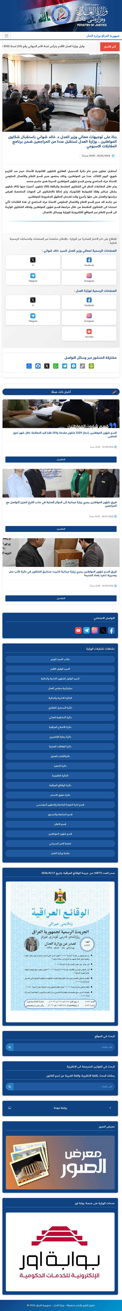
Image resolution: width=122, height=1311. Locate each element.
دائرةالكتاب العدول (60, 756)
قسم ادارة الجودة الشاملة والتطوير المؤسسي (60, 804)
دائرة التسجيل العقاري (60, 707)
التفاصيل (61, 459)
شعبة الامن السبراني (60, 843)
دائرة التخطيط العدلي (60, 717)
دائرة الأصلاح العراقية (60, 727)
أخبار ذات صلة (61, 392)
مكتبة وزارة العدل (60, 853)
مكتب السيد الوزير (60, 659)
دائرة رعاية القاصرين (60, 736)
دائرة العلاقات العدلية (60, 746)
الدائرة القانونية (60, 775)
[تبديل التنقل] (6, 35)
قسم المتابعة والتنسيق (60, 814)
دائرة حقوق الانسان (60, 795)
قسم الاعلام (60, 824)
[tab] (60, 1108)
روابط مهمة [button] (60, 1107)
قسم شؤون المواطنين (60, 833)
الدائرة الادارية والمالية (60, 698)
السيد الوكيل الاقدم (60, 668)
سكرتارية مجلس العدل (60, 688)
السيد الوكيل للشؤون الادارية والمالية (60, 678)
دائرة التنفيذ (60, 765)
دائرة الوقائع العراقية (60, 785)
